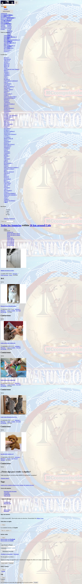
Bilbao (6, 70)
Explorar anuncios (8, 15)
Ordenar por (10, 232)
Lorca (6, 197)
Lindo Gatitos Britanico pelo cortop (9, 417)
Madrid (6, 57)
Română (9, 46)
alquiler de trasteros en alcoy (27, 485)
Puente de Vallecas (9, 86)
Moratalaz (7, 182)
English (9, 25)
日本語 (9, 43)
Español (9, 28)
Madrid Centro (8, 138)
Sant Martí (7, 88)
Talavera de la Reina (9, 200)
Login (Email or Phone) (7, 545)
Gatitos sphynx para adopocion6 (8, 380)
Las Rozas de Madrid (10, 193)
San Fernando (8, 190)
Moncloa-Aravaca (9, 171)
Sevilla (6, 62)
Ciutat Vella (7, 183)
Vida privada (7, 495)
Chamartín (7, 153)
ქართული (10, 48)
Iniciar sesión (10, 18)
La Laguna (7, 137)
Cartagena (7, 102)
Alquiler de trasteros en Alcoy (7, 270)
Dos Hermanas (8, 163)
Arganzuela (7, 141)
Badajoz (6, 143)
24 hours (8, 209)
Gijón (6, 78)
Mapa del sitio (7, 503)
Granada (7, 91)
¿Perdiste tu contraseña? (7, 554)
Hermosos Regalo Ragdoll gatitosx (8, 306)
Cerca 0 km (10, 238)
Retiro (6, 161)
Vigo (5, 76)
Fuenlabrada (7, 111)
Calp (5, 202)
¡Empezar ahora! (5, 478)
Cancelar (11, 563)
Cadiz (6, 160)
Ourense (6, 177)
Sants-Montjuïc (8, 117)
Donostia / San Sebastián (10, 115)
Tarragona (7, 151)
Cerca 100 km (10, 239)
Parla (5, 174)
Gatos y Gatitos (11, 310)
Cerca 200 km (10, 240)
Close (2, 580)
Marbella (6, 156)
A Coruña (7, 85)
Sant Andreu (7, 145)
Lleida (6, 154)
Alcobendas (7, 179)
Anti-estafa (6, 493)
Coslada (6, 199)
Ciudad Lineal (8, 93)
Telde (6, 186)
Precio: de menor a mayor (13, 233)
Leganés (6, 114)
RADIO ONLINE (6, 11)
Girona (6, 192)
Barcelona (7, 59)
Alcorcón (7, 125)
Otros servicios (4, 275)
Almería (6, 112)
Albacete (6, 122)
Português (9, 31)
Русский (9, 36)
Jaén (5, 170)
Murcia (6, 66)
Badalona (7, 99)
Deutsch (9, 32)
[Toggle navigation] (16, 2)
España (3, 571)
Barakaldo (7, 187)
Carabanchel (7, 83)
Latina (6, 82)
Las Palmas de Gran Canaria (11, 69)
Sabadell (6, 105)
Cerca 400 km (10, 243)
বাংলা (8, 39)
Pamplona (7, 109)
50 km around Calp (40, 225)
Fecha (8, 236)
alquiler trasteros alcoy (14, 485)
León (5, 157)
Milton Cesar (40, 518)
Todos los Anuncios (9, 218)
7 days (7, 213)
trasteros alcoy (4, 485)
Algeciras (7, 173)
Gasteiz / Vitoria (8, 89)
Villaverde (7, 158)
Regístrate (9, 19)
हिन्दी (8, 38)
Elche (6, 92)
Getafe (6, 127)
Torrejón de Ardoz (9, 169)
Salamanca (7, 132)
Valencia (7, 60)
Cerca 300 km (10, 242)
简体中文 (9, 41)
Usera (6, 150)
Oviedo (6, 95)
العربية (9, 29)
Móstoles (6, 106)
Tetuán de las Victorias (10, 134)
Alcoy (10, 275)
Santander (7, 118)
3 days (7, 211)
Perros (9, 458)
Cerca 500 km (10, 245)
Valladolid (7, 75)
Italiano (9, 34)
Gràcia (6, 166)
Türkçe (9, 35)
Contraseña (3, 548)
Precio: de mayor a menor (13, 235)
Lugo (6, 189)
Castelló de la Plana (9, 119)
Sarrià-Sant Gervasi (9, 144)
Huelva (6, 140)
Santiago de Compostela (10, 195)
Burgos (6, 121)
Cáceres (6, 196)
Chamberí (7, 148)
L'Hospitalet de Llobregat (11, 80)
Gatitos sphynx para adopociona (8, 343)
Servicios (15, 273)
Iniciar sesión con (8, 539)
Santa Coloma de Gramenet (11, 167)
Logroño (6, 135)
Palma (6, 67)
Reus (5, 180)
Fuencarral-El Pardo (9, 98)
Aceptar (36, 582)
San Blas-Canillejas (9, 131)
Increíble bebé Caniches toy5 (7, 454)
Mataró (6, 164)
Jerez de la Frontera (9, 104)
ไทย (8, 44)
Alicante (6, 72)
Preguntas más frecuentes (10, 491)
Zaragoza (7, 63)
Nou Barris (7, 128)
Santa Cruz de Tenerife (10, 96)
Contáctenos (7, 502)
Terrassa (6, 101)
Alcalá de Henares (9, 108)
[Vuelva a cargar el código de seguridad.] (1, 558)
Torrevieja (7, 184)
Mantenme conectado (7, 551)
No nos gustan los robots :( (7, 557)
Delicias (6, 176)
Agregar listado (8, 23)
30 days (8, 214)
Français (9, 26)
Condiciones (7, 494)
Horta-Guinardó (8, 124)
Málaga (6, 65)
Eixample (7, 79)
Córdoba (6, 73)
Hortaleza (7, 130)
